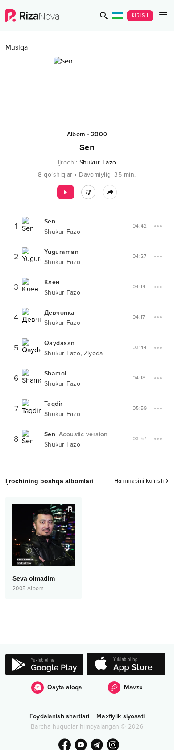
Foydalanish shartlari (59, 716)
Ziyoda (93, 353)
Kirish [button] (140, 15)
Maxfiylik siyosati (120, 716)
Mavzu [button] (133, 687)
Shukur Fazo (97, 162)
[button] (104, 16)
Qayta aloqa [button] (65, 687)
